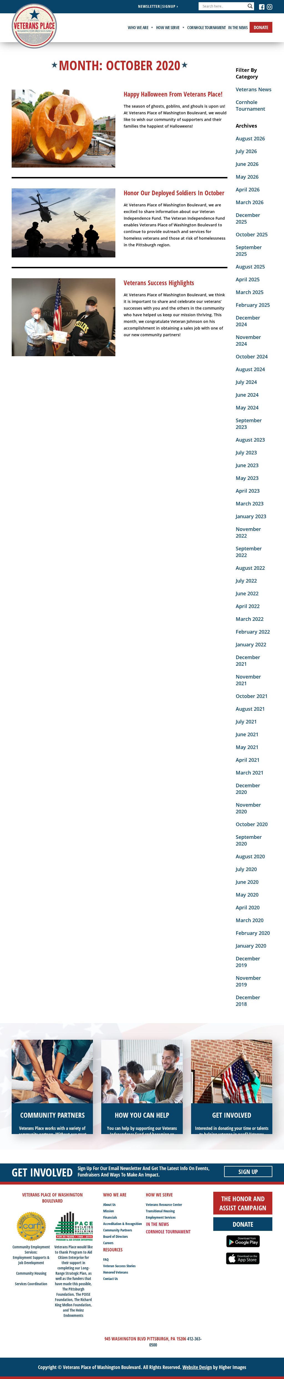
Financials (110, 1217)
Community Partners (117, 1230)
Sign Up (248, 1171)
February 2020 (253, 933)
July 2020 (246, 869)
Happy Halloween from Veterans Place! (173, 94)
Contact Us (110, 1278)
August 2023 (250, 439)
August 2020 (250, 856)
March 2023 (249, 503)
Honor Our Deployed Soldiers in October (174, 192)
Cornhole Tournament (206, 27)
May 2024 (247, 407)
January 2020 (251, 945)
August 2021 (250, 708)
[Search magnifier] (250, 6)
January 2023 (251, 516)
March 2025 (249, 292)
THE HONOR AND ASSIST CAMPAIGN (242, 1203)
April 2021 (248, 759)
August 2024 (250, 369)
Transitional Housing (160, 1210)
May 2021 (247, 747)
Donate (261, 27)
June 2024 (247, 394)
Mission (108, 1210)
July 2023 (246, 452)
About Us (109, 1204)
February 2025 (253, 305)
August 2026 (250, 138)
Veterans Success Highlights (159, 282)
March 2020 (249, 920)
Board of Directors (115, 1236)
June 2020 (247, 882)
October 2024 (252, 356)
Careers (108, 1242)
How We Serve (167, 27)
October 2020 (252, 824)
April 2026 (248, 189)
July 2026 (246, 151)
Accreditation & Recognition (122, 1223)
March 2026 (249, 202)
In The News (157, 1224)
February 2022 (253, 631)
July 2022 (246, 580)
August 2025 (250, 266)
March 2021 (249, 772)
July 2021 (246, 721)
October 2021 (252, 696)
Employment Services (161, 1217)
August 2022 (250, 568)
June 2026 (247, 164)
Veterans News (254, 89)
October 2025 (252, 234)
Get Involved (42, 1172)
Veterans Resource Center (164, 1204)
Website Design (197, 1367)
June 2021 (247, 734)
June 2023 (247, 465)
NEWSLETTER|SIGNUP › (158, 6)
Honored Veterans (115, 1272)
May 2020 (247, 894)
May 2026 (247, 176)
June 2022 (247, 593)
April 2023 (248, 490)
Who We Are (138, 27)
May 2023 (247, 478)
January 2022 (251, 644)
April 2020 (248, 907)
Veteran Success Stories (119, 1265)
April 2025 (248, 279)
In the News (238, 27)
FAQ (106, 1259)
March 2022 (249, 619)
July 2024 (246, 382)
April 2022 (248, 606)
